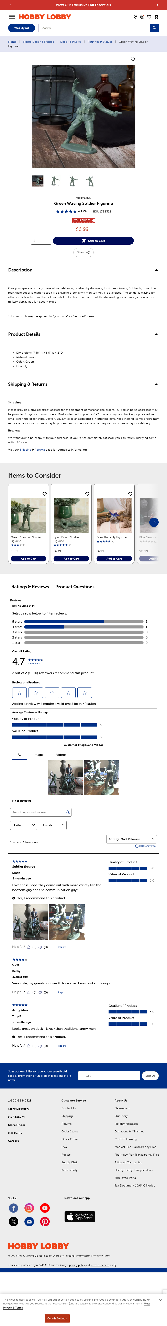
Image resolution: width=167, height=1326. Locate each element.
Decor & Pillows (70, 41)
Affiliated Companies (128, 1162)
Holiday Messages (126, 1123)
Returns (40, 449)
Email (85, 1076)
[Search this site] (154, 28)
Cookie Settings (57, 1318)
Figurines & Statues (100, 41)
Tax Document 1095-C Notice (135, 1185)
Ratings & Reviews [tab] (30, 586)
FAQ (64, 1146)
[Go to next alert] (158, 5)
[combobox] (94, 28)
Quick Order (70, 1139)
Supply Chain (70, 1162)
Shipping (25, 449)
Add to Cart (96, 241)
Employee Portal (125, 1177)
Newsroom (122, 1108)
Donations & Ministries (129, 1131)
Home (12, 41)
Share (81, 252)
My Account (16, 1116)
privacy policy (77, 1265)
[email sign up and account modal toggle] (142, 17)
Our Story (121, 1116)
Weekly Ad (21, 27)
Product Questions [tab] (74, 586)
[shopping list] (149, 17)
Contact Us (69, 1108)
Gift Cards (15, 1133)
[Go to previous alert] (11, 5)
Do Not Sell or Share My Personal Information (62, 1255)
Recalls (66, 1154)
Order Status (70, 1131)
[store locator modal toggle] (135, 17)
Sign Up (150, 1075)
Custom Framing (126, 1139)
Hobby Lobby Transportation (134, 1170)
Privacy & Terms (101, 1255)
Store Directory (18, 1108)
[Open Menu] (11, 17)
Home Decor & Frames (38, 41)
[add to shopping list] (132, 59)
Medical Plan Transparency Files (135, 1146)
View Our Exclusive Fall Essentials (83, 5)
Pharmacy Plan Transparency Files (137, 1154)
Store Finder (16, 1125)
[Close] (160, 1300)
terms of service (100, 1265)
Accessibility (70, 1170)
